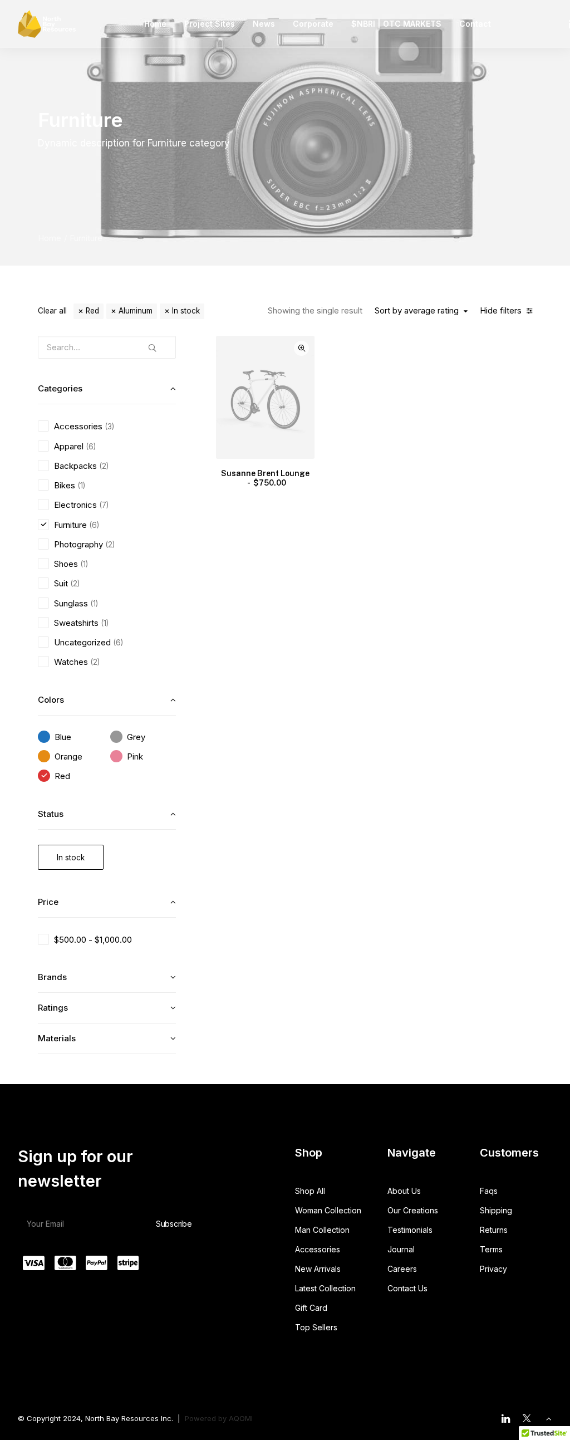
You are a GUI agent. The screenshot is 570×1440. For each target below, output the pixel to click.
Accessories (317, 1249)
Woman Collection (328, 1210)
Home (155, 23)
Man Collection (322, 1230)
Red (92, 310)
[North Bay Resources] (47, 24)
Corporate (313, 23)
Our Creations (412, 1210)
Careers (402, 1269)
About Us (404, 1191)
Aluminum (136, 310)
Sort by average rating (417, 311)
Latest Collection (325, 1288)
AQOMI (241, 1418)
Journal (401, 1249)
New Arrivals (318, 1269)
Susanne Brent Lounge (265, 478)
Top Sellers (316, 1327)
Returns (494, 1230)
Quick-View (301, 348)
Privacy (493, 1269)
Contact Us (407, 1288)
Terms (491, 1249)
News (264, 23)
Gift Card (311, 1307)
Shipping (496, 1210)
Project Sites (209, 23)
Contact (475, 23)
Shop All (310, 1191)
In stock (186, 310)
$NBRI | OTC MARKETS (396, 23)
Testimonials (410, 1230)
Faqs (489, 1191)
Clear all (52, 310)
